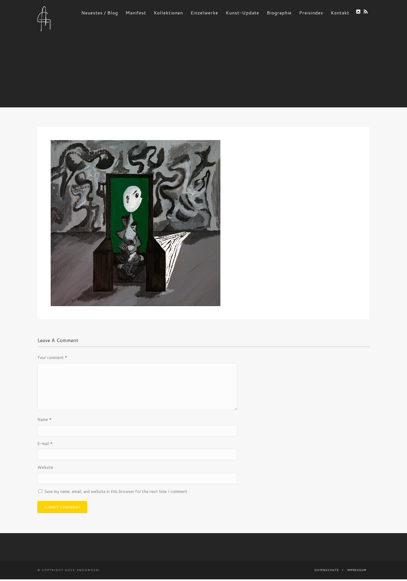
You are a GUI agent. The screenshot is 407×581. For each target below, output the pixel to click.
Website (45, 467)
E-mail (45, 443)
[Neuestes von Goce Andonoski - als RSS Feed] (365, 11)
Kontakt (340, 12)
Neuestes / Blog (99, 12)
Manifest (136, 12)
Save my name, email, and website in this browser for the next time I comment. (116, 491)
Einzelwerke (204, 12)
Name (44, 419)
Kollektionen (168, 12)
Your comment (52, 357)
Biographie (279, 12)
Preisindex (311, 12)
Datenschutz (327, 570)
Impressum (356, 570)
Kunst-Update (242, 12)
